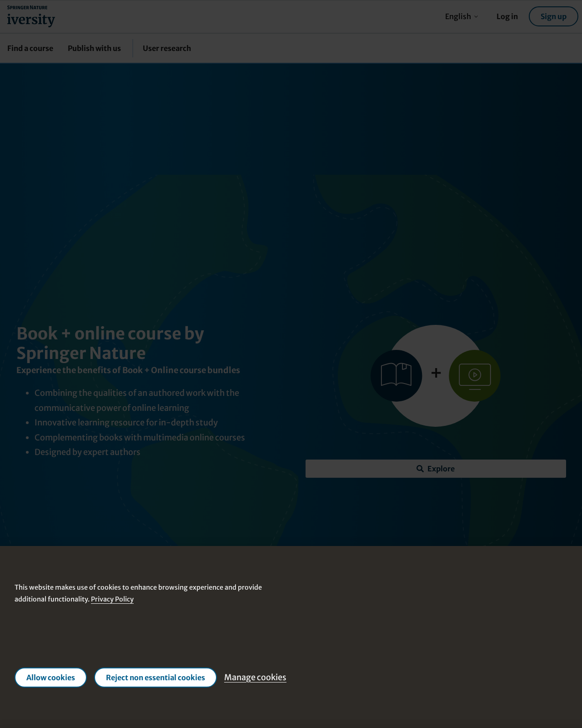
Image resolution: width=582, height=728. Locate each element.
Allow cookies (50, 677)
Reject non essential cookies (155, 677)
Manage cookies (255, 677)
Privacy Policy (112, 599)
